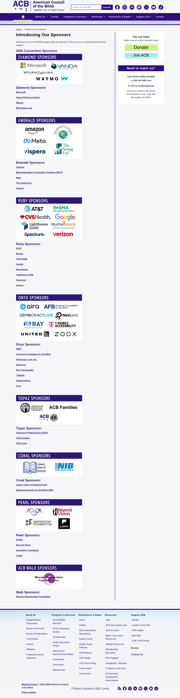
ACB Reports (85, 653)
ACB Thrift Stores (140, 641)
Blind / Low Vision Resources (114, 637)
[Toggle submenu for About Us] (47, 17)
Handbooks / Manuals (116, 663)
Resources (97, 16)
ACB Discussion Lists (116, 625)
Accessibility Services (59, 622)
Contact (160, 16)
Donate (141, 47)
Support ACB (143, 16)
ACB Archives (112, 630)
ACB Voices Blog (87, 663)
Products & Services (116, 668)
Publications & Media (119, 16)
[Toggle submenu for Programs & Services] (88, 17)
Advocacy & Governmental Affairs (63, 653)
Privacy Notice (29, 692)
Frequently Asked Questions (34, 656)
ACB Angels (138, 630)
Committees (32, 639)
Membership (59, 670)
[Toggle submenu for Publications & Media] (132, 17)
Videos (82, 625)
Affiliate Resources (115, 644)
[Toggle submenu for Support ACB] (151, 17)
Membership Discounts (112, 651)
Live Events (85, 673)
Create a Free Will (141, 625)
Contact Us (137, 654)
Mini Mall (136, 635)
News (82, 620)
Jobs (108, 620)
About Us (40, 16)
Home (23, 17)
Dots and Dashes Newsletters (87, 632)
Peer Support (112, 658)
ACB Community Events (61, 630)
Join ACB (141, 55)
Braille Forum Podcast (85, 646)
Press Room (85, 668)
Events (54, 16)
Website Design (29, 684)
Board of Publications (36, 634)
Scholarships (59, 637)
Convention (58, 664)
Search (107, 7)
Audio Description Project (61, 644)
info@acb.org (147, 86)
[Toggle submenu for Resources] (104, 17)
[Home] (38, 6)
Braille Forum (85, 639)
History (29, 644)
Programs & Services (75, 16)
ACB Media (58, 659)
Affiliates (30, 649)
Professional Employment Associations (112, 677)
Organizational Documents (33, 622)
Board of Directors (35, 628)
